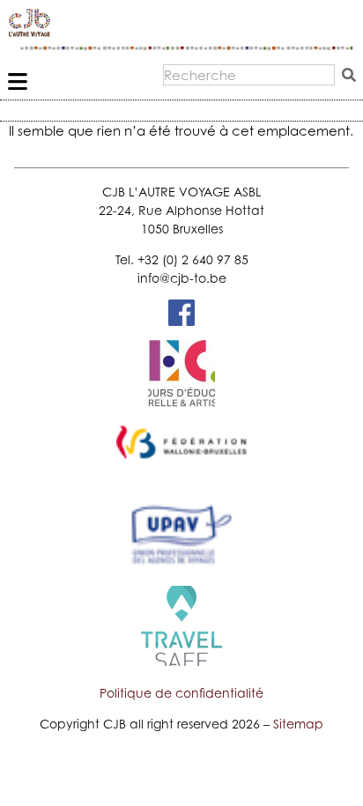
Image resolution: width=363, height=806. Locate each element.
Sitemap (298, 723)
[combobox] (249, 74)
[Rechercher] (352, 74)
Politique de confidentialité (181, 692)
